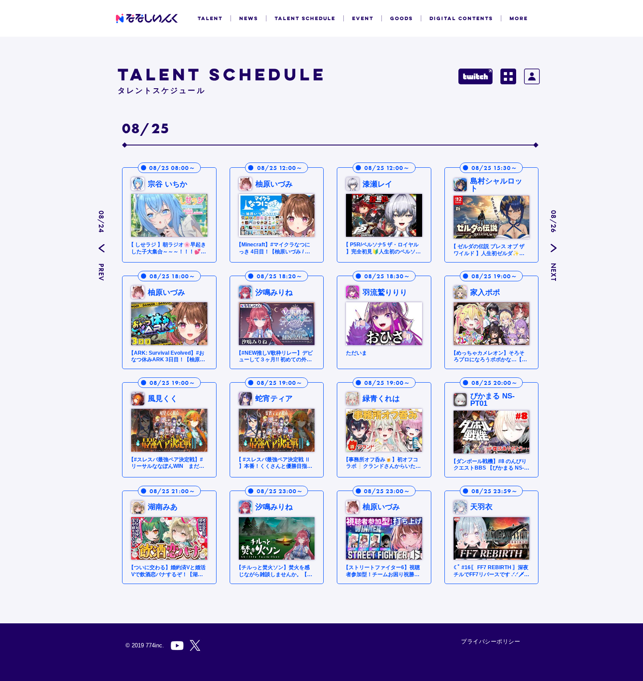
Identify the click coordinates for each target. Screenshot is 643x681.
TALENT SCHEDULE (305, 18)
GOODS (401, 18)
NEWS (248, 18)
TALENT (210, 18)
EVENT (363, 18)
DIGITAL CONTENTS (461, 18)
